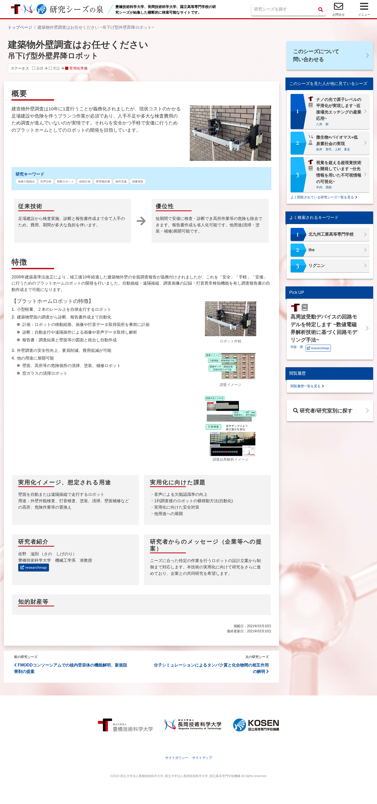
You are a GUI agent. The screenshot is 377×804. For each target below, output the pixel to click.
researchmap (35, 567)
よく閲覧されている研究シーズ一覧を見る (322, 197)
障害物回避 (103, 181)
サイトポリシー (176, 758)
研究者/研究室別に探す (325, 410)
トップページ (20, 27)
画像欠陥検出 (26, 181)
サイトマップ (202, 758)
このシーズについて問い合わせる (316, 55)
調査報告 (137, 181)
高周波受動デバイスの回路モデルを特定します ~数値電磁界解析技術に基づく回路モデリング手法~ (324, 328)
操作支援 (121, 181)
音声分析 (46, 181)
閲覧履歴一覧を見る (306, 386)
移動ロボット (65, 181)
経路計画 (85, 181)
